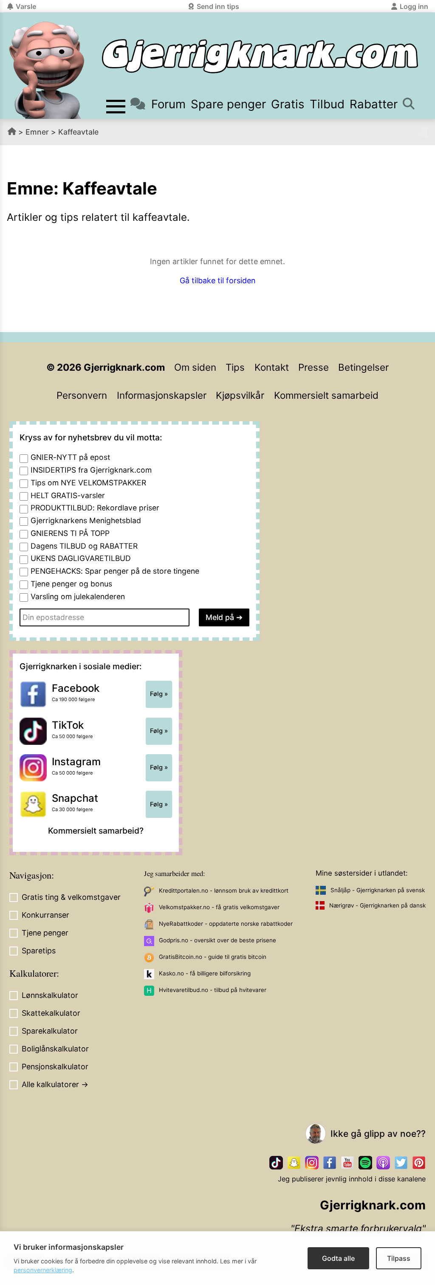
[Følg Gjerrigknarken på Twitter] (401, 1162)
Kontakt (271, 367)
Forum (168, 104)
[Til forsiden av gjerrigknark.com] (46, 70)
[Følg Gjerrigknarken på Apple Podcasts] (383, 1162)
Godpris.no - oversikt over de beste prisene (217, 940)
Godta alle (338, 1258)
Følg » (159, 694)
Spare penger (228, 104)
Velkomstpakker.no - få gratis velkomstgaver (219, 907)
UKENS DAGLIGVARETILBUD (81, 558)
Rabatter (374, 104)
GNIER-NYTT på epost (70, 457)
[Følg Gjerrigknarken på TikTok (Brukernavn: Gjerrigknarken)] (276, 1162)
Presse (313, 367)
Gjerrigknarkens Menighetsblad (86, 520)
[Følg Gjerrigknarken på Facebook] (329, 1162)
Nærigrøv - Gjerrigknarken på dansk (377, 905)
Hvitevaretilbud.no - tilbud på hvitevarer (212, 989)
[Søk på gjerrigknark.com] (408, 104)
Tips (235, 367)
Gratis (287, 104)
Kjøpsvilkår (240, 395)
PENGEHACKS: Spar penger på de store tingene (115, 570)
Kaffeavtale (78, 131)
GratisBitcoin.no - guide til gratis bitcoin (212, 956)
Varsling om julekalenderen (78, 596)
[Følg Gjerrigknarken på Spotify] (365, 1162)
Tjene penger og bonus (71, 583)
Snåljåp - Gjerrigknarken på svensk (377, 890)
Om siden (195, 367)
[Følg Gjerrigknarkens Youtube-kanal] (347, 1162)
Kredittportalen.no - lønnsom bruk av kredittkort (223, 890)
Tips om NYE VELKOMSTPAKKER (88, 482)
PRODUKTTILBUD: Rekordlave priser (95, 507)
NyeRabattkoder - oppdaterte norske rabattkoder (226, 923)
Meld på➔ (224, 617)
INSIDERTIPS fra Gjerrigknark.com (91, 469)
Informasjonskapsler (161, 395)
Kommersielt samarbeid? (96, 831)
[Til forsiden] (260, 56)
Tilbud (327, 104)
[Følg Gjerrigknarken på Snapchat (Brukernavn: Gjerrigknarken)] (294, 1162)
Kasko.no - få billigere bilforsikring (205, 973)
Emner (37, 131)
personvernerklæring (43, 1270)
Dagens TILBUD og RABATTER (84, 545)
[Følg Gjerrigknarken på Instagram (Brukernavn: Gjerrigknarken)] (312, 1162)
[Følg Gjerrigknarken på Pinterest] (419, 1162)
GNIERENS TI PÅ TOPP (70, 533)
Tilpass (398, 1258)
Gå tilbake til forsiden (218, 280)
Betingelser (363, 367)
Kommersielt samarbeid (326, 395)
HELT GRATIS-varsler (68, 495)
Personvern (81, 395)
